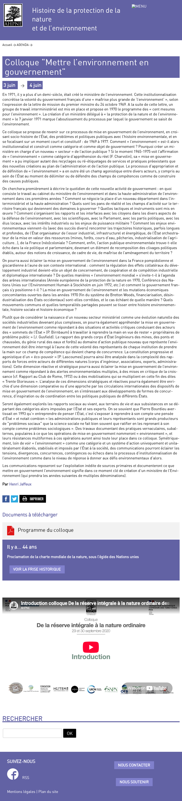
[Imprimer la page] (32, 498)
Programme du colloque (44, 530)
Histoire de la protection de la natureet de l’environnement (76, 19)
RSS (25, 777)
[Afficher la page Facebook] (12, 775)
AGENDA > (24, 45)
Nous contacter (134, 765)
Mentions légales (21, 791)
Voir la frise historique (37, 569)
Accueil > (9, 45)
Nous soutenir (134, 781)
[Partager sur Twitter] (14, 498)
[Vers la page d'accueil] (13, 15)
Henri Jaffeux (20, 484)
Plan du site (48, 791)
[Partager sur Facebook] (6, 498)
